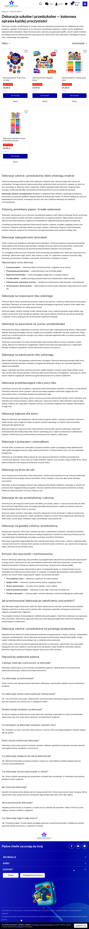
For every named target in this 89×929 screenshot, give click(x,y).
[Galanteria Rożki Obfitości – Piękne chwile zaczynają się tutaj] (12, 4)
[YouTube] (78, 846)
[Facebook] (71, 846)
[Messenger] (84, 846)
